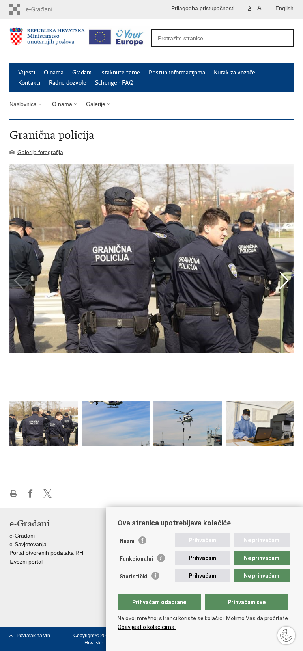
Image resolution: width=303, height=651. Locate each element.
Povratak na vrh (33, 635)
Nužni (127, 541)
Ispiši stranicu (13, 493)
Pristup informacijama (177, 72)
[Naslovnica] (47, 41)
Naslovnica (23, 104)
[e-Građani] (43, 9)
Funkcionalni (136, 559)
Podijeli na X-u (47, 493)
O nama (54, 72)
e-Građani (22, 535)
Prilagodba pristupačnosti (202, 8)
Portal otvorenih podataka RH (46, 553)
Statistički (134, 576)
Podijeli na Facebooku (30, 493)
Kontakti (29, 82)
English (284, 8)
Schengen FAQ (114, 82)
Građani (82, 72)
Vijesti (26, 72)
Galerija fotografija (40, 152)
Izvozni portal (26, 561)
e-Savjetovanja (28, 544)
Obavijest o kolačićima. (147, 627)
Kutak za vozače (234, 72)
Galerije (95, 104)
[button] (284, 280)
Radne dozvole (67, 82)
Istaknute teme (120, 72)
